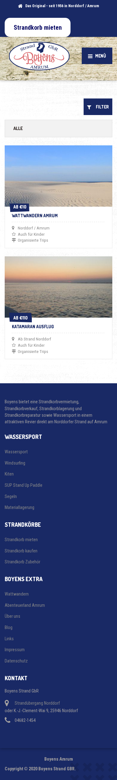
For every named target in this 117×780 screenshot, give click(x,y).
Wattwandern (17, 593)
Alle (18, 128)
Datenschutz (16, 660)
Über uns (12, 616)
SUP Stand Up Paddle (23, 485)
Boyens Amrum (58, 759)
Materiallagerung (19, 507)
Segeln (11, 496)
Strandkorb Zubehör (22, 561)
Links (9, 638)
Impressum (15, 649)
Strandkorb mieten (21, 539)
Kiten (9, 473)
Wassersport (16, 451)
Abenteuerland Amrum (25, 605)
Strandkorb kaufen (21, 550)
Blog (8, 627)
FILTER (101, 106)
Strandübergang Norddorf (37, 703)
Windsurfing (15, 462)
